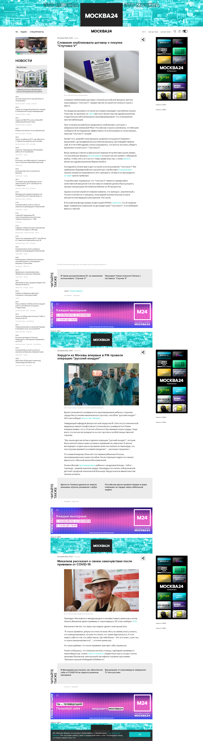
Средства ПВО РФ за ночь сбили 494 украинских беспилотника (29, 121)
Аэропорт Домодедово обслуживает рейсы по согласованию (29, 151)
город (25, 154)
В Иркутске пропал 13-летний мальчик (30, 130)
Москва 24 (101, 31)
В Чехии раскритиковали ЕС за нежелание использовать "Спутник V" (81, 277)
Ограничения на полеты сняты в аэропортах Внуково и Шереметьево (29, 351)
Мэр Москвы (22, 67)
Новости (23, 61)
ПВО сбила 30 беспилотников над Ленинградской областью (28, 361)
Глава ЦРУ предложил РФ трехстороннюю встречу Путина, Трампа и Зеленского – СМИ (28, 217)
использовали (94, 155)
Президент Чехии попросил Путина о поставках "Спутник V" (123, 277)
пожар (28, 103)
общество (18, 165)
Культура (77, 557)
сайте (91, 113)
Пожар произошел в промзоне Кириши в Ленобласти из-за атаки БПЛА (30, 328)
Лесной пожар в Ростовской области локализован (29, 100)
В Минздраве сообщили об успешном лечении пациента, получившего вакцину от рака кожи (29, 261)
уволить (127, 158)
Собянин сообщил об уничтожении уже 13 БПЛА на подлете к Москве (30, 229)
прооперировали (87, 465)
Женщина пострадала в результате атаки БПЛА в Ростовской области (28, 195)
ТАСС (134, 621)
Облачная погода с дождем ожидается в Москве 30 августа (30, 283)
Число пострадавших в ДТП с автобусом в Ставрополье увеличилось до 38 (30, 239)
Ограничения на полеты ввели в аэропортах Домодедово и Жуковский (29, 250)
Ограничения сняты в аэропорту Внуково (27, 172)
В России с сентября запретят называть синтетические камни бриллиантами (30, 161)
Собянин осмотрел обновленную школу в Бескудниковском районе (29, 91)
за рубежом (30, 321)
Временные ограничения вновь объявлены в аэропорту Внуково (27, 273)
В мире (76, 38)
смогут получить (96, 653)
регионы (34, 103)
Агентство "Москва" (91, 418)
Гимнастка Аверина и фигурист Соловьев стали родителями (27, 294)
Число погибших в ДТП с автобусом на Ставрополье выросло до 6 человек (29, 140)
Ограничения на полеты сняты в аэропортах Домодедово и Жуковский (29, 206)
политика (18, 222)
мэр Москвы (19, 232)
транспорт (18, 154)
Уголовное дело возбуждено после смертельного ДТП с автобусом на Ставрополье (28, 183)
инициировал (125, 169)
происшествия (20, 103)
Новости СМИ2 (56, 331)
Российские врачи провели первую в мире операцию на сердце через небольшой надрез (126, 487)
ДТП (27, 144)
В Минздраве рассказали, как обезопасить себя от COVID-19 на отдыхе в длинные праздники (82, 672)
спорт (17, 298)
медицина (18, 266)
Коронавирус (76, 290)
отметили (116, 202)
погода (25, 287)
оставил (68, 175)
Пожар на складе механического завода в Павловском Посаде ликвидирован (30, 110)
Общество (77, 351)
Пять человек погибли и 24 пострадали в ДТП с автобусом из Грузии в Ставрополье (30, 306)
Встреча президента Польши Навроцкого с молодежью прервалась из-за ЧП (29, 339)
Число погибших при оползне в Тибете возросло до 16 (30, 317)
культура (67, 687)
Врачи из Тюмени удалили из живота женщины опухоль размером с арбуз (79, 485)
